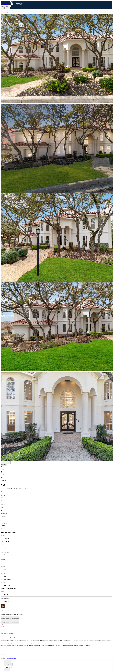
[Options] (2, 462)
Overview (6, 10)
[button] (56, 59)
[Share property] (9, 462)
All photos (3, 464)
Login (2, 7)
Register (7, 7)
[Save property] (5, 462)
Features (6, 12)
